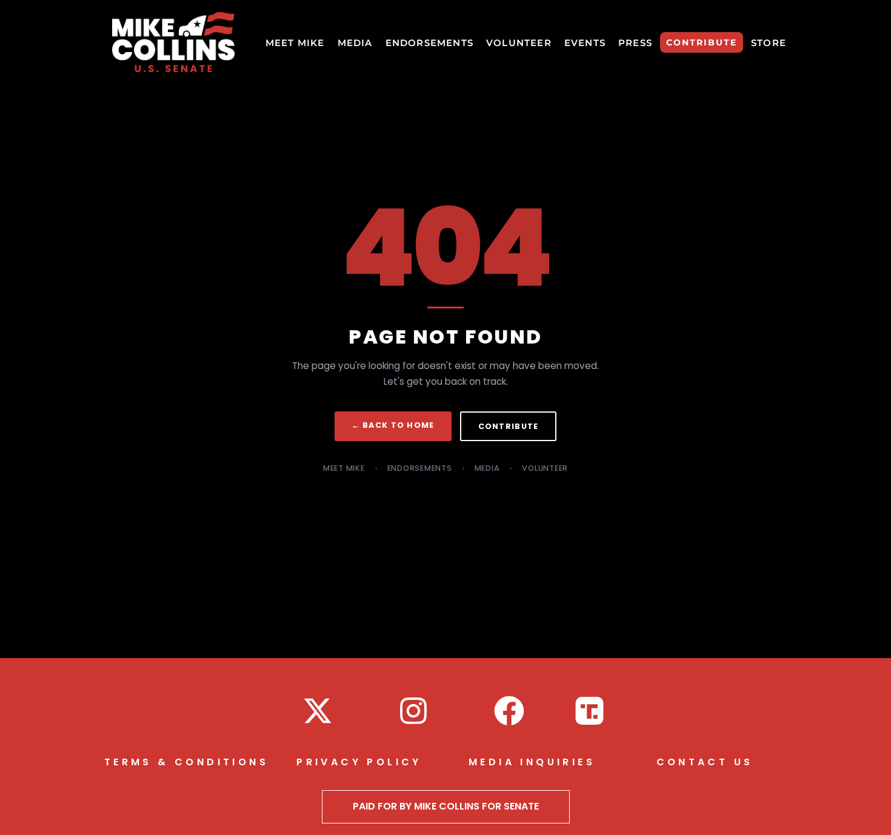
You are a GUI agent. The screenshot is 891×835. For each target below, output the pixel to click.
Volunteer (545, 468)
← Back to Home (393, 425)
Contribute (508, 426)
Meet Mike (344, 468)
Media (487, 468)
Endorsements (419, 468)
